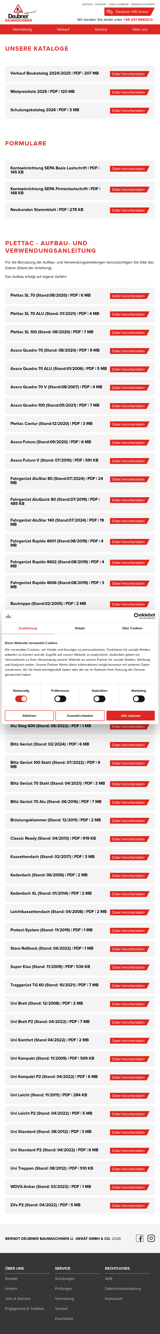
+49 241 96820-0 (138, 19)
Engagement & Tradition (24, 1308)
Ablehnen (29, 715)
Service (101, 29)
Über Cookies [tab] (132, 628)
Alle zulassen (130, 715)
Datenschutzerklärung (123, 1288)
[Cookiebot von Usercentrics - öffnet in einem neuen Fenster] (137, 616)
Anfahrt (100, 4)
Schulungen (65, 1278)
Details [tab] (80, 628)
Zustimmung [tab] (28, 628)
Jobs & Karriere (119, 4)
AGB (108, 1278)
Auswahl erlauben (80, 715)
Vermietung (22, 29)
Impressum (114, 1298)
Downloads (64, 1318)
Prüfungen (63, 1288)
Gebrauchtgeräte (143, 4)
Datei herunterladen (128, 74)
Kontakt (87, 4)
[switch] (60, 699)
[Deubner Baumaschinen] (20, 12)
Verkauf (63, 29)
